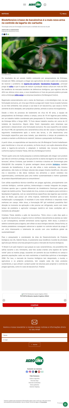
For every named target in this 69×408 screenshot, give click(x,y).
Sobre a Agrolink (34, 378)
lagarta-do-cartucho (32, 84)
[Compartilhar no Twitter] (4, 34)
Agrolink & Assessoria (10, 30)
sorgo (21, 95)
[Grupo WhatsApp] (65, 404)
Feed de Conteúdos (34, 382)
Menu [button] (64, 13)
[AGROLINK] (35, 4)
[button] (4, 300)
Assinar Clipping (34, 387)
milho (11, 87)
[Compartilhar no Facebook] (2, 34)
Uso (37, 402)
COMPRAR (34, 305)
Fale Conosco (34, 376)
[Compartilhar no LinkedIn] (6, 34)
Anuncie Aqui (34, 380)
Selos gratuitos (34, 385)
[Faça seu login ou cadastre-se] (44, 4)
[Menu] (25, 5)
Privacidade (43, 402)
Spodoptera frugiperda (50, 84)
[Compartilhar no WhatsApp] (8, 34)
